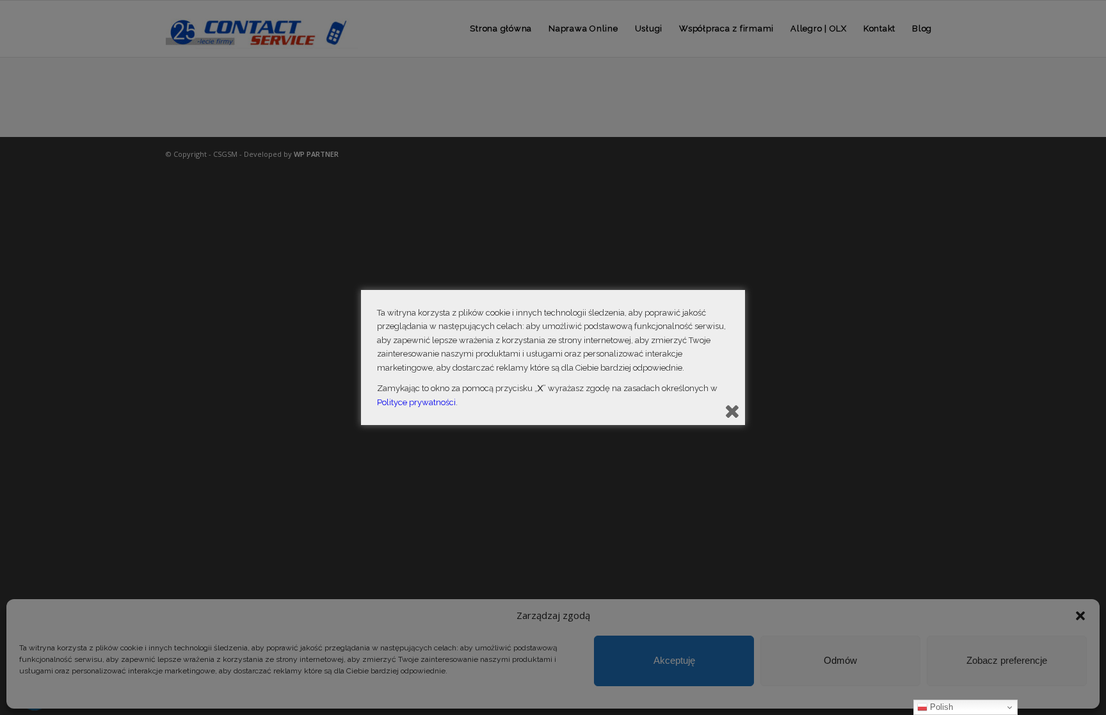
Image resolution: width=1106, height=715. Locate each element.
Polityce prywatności (416, 402)
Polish (940, 707)
